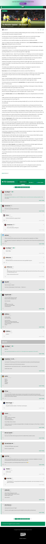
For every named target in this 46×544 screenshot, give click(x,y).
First (16, 187)
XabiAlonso (7, 314)
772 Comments (9, 182)
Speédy (6, 376)
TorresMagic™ (7, 191)
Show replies (40, 182)
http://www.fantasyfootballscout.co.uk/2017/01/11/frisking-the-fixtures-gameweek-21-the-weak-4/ (21, 351)
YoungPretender (8, 294)
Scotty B (6, 413)
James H (3, 173)
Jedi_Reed (7, 235)
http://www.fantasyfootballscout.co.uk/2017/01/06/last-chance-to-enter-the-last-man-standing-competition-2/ (23, 197)
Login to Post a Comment (23, 182)
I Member (8, 468)
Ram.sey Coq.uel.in (8, 432)
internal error (7, 205)
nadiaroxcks (7, 490)
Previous (13, 187)
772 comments (11, 26)
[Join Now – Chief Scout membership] (23, 3)
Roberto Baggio (9, 402)
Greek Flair (7, 456)
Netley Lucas (8, 257)
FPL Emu (6, 391)
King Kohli (7, 282)
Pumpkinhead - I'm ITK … (10, 359)
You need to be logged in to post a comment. (11, 523)
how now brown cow (9, 443)
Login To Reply (41, 200)
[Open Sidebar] (44, 7)
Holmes (7, 215)
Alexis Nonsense (8, 505)
